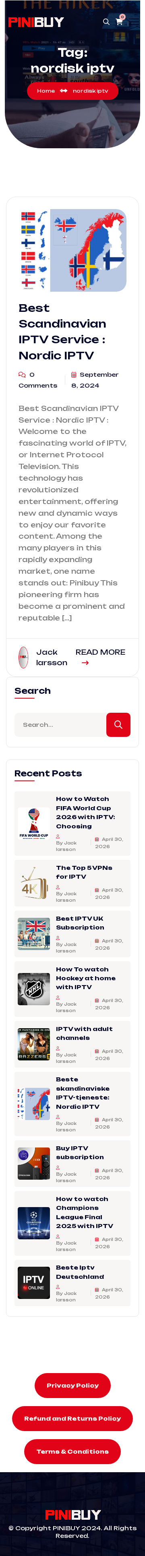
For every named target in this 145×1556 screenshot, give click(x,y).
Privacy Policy (73, 1385)
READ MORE (100, 652)
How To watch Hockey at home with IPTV (86, 978)
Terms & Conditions (72, 1451)
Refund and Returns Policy (72, 1418)
